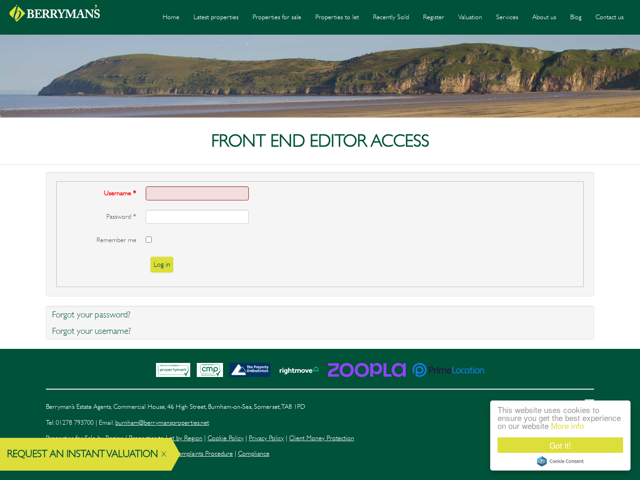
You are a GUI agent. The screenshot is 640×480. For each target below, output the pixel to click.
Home (171, 17)
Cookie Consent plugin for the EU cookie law (560, 461)
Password (121, 217)
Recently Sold (391, 17)
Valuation (470, 17)
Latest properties (215, 17)
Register (433, 17)
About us (544, 17)
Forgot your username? (91, 330)
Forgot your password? (91, 314)
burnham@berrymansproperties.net (162, 423)
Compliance (253, 454)
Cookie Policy (226, 438)
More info (567, 425)
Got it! (560, 445)
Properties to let (337, 17)
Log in (162, 264)
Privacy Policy (266, 438)
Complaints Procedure (203, 454)
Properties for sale (277, 17)
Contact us (609, 17)
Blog (575, 17)
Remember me (116, 240)
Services (507, 17)
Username (120, 193)
